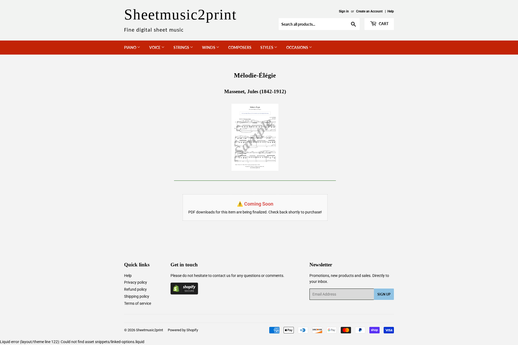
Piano (130, 47)
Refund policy (135, 289)
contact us (221, 275)
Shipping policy (136, 296)
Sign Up (383, 294)
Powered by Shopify (183, 330)
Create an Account (369, 11)
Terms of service (137, 303)
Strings (181, 47)
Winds (209, 47)
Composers (239, 47)
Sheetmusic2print (149, 330)
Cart (383, 23)
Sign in (344, 11)
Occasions (297, 47)
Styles (267, 47)
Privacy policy (135, 282)
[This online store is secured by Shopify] (184, 293)
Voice (155, 47)
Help (390, 11)
